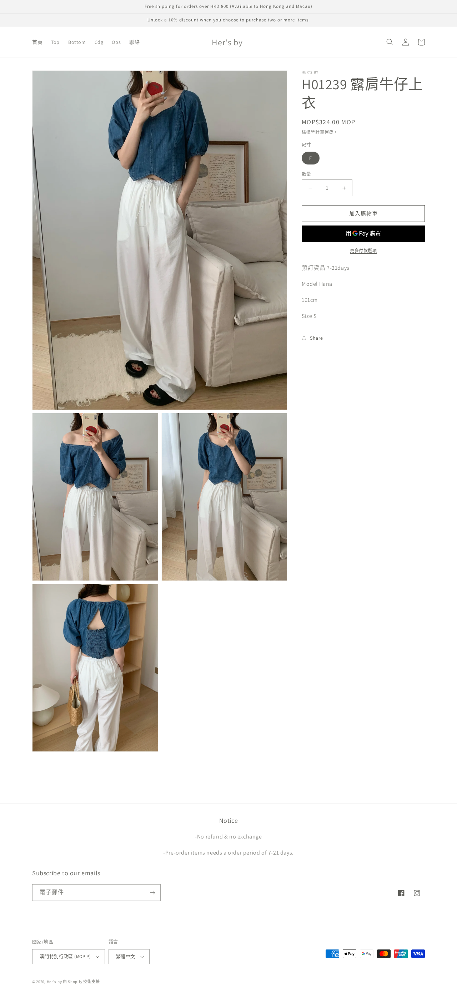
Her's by (54, 981)
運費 (329, 132)
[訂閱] (152, 892)
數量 (306, 174)
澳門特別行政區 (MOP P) (65, 956)
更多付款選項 (363, 250)
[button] (390, 42)
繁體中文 (125, 956)
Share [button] (316, 338)
